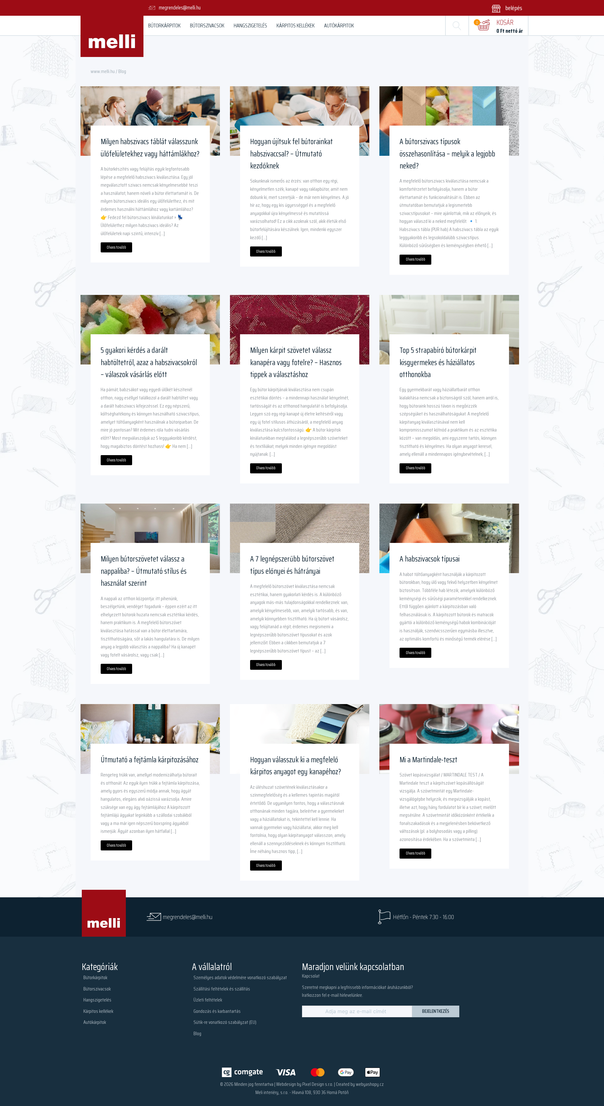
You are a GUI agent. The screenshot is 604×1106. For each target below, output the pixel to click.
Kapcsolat (311, 976)
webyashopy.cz (370, 1084)
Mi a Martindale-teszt (428, 760)
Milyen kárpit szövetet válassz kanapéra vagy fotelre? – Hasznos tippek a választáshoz (296, 362)
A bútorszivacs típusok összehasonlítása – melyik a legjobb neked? (447, 154)
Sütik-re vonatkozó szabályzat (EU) (224, 1022)
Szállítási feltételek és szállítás (221, 989)
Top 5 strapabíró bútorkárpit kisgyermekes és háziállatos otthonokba (438, 362)
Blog (197, 1033)
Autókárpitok (339, 25)
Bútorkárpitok (164, 25)
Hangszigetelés (250, 25)
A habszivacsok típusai (430, 559)
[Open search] (457, 25)
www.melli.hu (103, 71)
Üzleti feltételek (207, 1000)
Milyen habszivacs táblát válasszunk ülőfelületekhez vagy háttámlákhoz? (150, 148)
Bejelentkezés (435, 1011)
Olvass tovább (116, 247)
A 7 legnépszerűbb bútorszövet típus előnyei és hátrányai (292, 565)
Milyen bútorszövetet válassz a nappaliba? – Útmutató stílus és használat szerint (144, 571)
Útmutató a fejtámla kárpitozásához (150, 760)
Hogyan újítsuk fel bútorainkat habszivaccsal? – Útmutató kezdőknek (291, 154)
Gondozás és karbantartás (217, 1011)
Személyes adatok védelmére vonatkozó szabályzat (240, 977)
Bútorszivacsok (207, 25)
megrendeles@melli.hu (187, 917)
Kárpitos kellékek (296, 25)
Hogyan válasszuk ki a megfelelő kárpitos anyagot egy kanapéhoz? (295, 766)
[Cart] (483, 25)
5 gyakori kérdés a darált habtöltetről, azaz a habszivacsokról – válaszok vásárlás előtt (149, 362)
